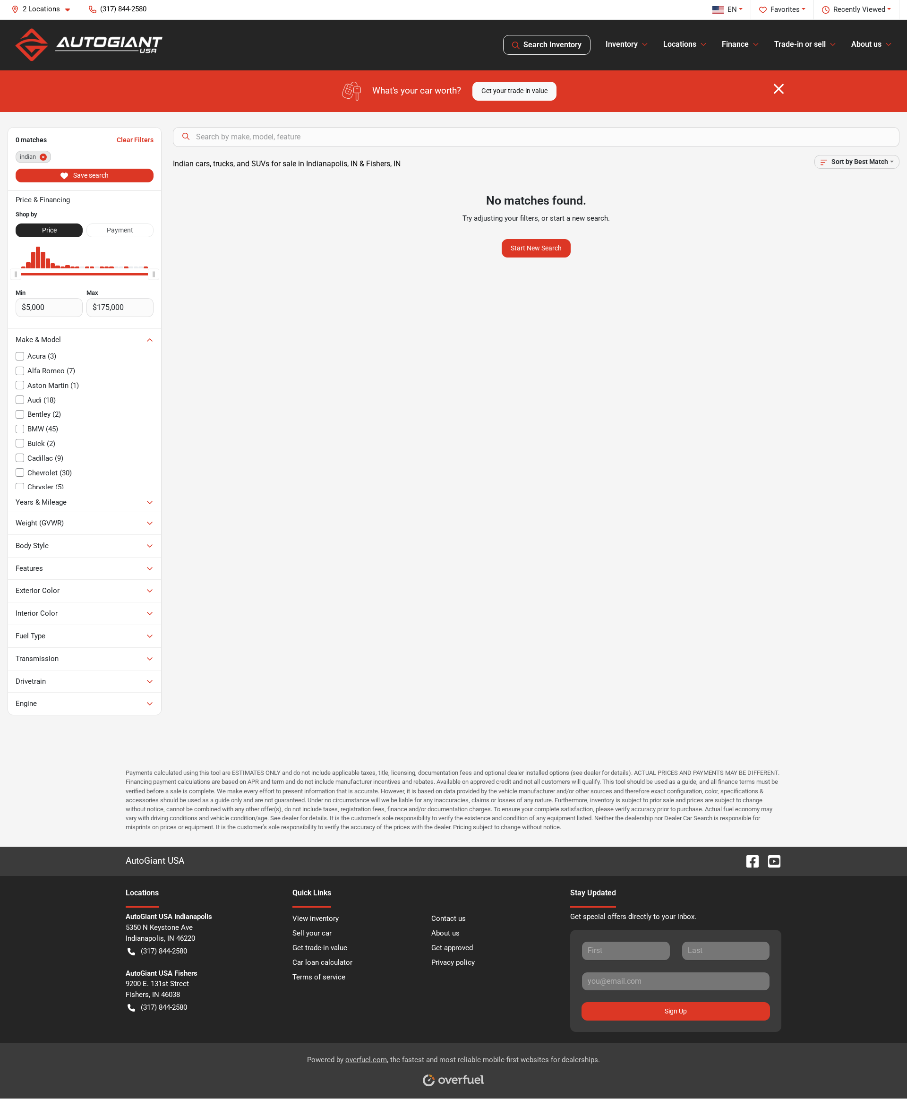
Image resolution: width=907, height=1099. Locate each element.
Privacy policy (453, 962)
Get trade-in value (319, 948)
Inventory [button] (622, 44)
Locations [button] (679, 44)
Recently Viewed (859, 9)
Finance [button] (735, 44)
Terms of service (318, 977)
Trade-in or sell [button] (800, 44)
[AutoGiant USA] (89, 44)
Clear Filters (135, 140)
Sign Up (676, 1011)
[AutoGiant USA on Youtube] (770, 861)
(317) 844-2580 (164, 951)
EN (732, 9)
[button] (44, 9)
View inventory (315, 918)
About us (445, 933)
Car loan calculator (322, 962)
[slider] (15, 274)
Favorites (785, 9)
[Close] (778, 89)
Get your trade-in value (514, 90)
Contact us (448, 918)
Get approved (452, 948)
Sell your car (312, 933)
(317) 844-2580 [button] (123, 9)
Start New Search (536, 248)
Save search (90, 175)
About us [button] (866, 44)
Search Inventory (552, 44)
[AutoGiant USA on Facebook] (749, 861)
